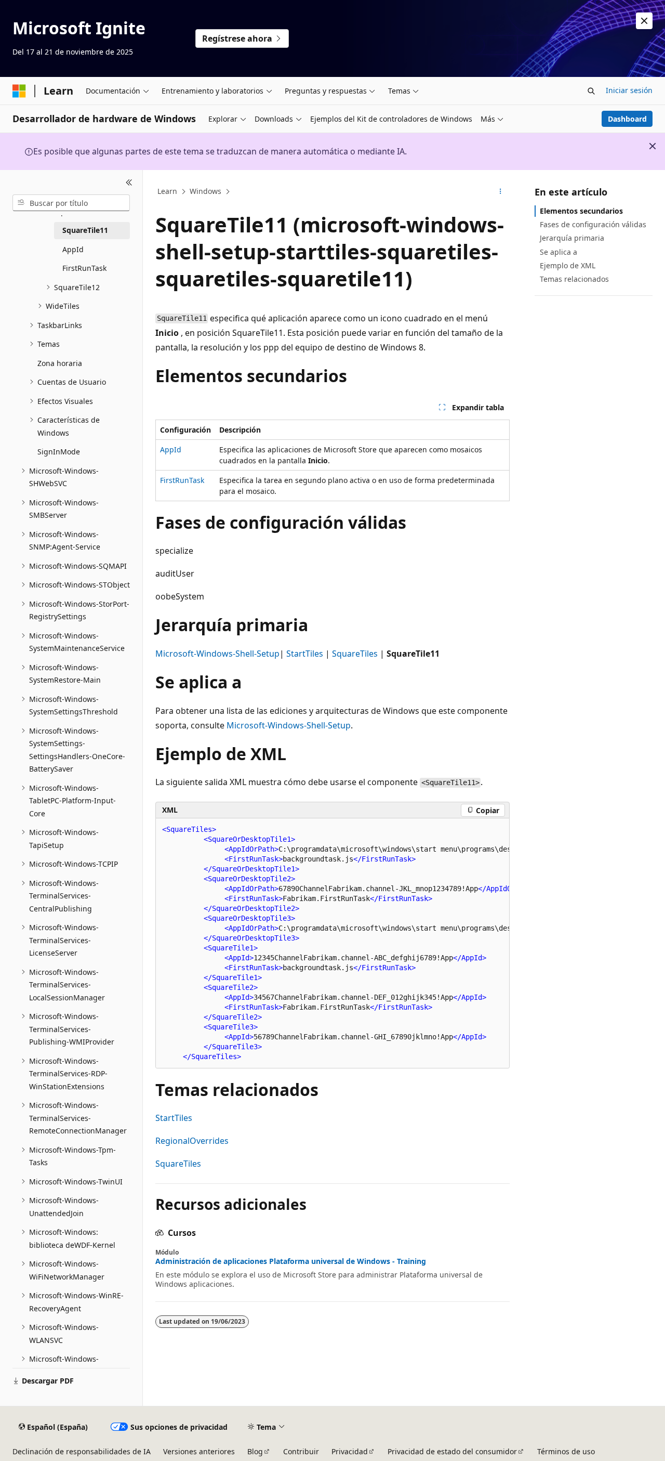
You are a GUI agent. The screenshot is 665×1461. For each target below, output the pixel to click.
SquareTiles (355, 653)
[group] (332, 943)
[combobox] (71, 202)
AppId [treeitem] (73, 249)
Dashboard (627, 119)
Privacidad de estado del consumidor (452, 1451)
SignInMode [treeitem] (58, 451)
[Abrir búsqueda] (591, 91)
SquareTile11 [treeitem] (85, 230)
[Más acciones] (500, 192)
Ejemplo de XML (567, 265)
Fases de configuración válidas (593, 224)
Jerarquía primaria (572, 238)
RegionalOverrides (192, 1140)
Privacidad (349, 1451)
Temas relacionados (574, 279)
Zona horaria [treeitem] (59, 363)
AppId (170, 449)
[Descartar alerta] (644, 20)
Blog (255, 1451)
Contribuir (301, 1451)
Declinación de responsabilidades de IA (81, 1451)
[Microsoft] (19, 91)
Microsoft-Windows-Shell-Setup (217, 653)
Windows (205, 191)
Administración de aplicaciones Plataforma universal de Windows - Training (290, 1261)
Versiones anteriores (199, 1451)
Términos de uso (566, 1451)
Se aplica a (558, 252)
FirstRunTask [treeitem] (84, 268)
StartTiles (304, 653)
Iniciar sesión (629, 90)
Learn (167, 191)
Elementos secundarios (581, 211)
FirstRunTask (182, 480)
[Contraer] (129, 182)
